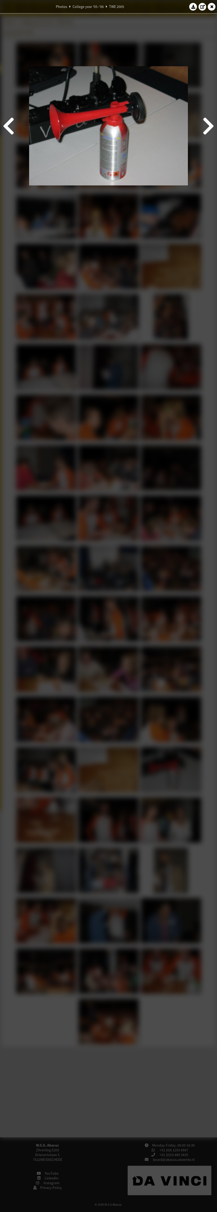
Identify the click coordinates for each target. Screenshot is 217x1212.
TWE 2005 (116, 6)
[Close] (212, 7)
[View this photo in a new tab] (202, 7)
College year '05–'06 (88, 6)
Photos (61, 6)
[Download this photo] (193, 7)
